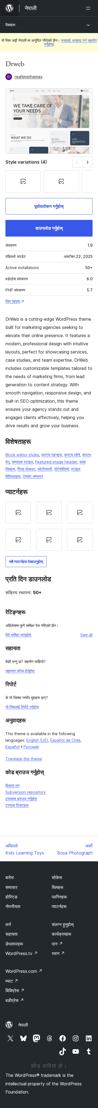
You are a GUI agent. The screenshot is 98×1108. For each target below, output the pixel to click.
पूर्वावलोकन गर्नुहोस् (49, 206)
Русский (31, 746)
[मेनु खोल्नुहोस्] (89, 8)
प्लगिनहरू (59, 897)
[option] (18, 512)
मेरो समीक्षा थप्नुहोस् (18, 634)
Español (12, 746)
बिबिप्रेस (14, 990)
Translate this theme (23, 758)
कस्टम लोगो (72, 454)
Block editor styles (22, 454)
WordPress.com (23, 971)
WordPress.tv (21, 953)
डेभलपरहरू (14, 944)
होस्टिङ (11, 897)
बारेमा (9, 877)
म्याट (11, 981)
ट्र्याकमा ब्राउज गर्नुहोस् (21, 798)
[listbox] (49, 526)
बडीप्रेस (14, 1000)
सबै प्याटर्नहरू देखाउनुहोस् (26, 561)
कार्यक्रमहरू (61, 934)
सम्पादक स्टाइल (22, 461)
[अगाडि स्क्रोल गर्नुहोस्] (87, 162)
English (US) (37, 740)
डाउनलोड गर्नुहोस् (49, 228)
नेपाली (23, 1025)
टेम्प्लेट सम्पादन (33, 476)
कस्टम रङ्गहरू (51, 454)
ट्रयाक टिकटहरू (17, 805)
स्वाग (58, 953)
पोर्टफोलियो (61, 469)
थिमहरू (10, 24)
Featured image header (56, 461)
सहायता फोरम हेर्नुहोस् (19, 670)
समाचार (11, 887)
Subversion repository (25, 792)
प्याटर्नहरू (59, 906)
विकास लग (12, 785)
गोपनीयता (12, 906)
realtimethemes (28, 76)
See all (86, 634)
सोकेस (57, 877)
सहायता (11, 934)
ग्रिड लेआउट (26, 469)
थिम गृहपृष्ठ (12, 301)
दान (57, 944)
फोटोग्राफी (45, 469)
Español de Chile (65, 740)
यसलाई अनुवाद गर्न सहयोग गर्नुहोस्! (70, 42)
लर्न (8, 924)
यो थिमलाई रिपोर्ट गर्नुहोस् (22, 707)
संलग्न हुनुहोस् (63, 924)
